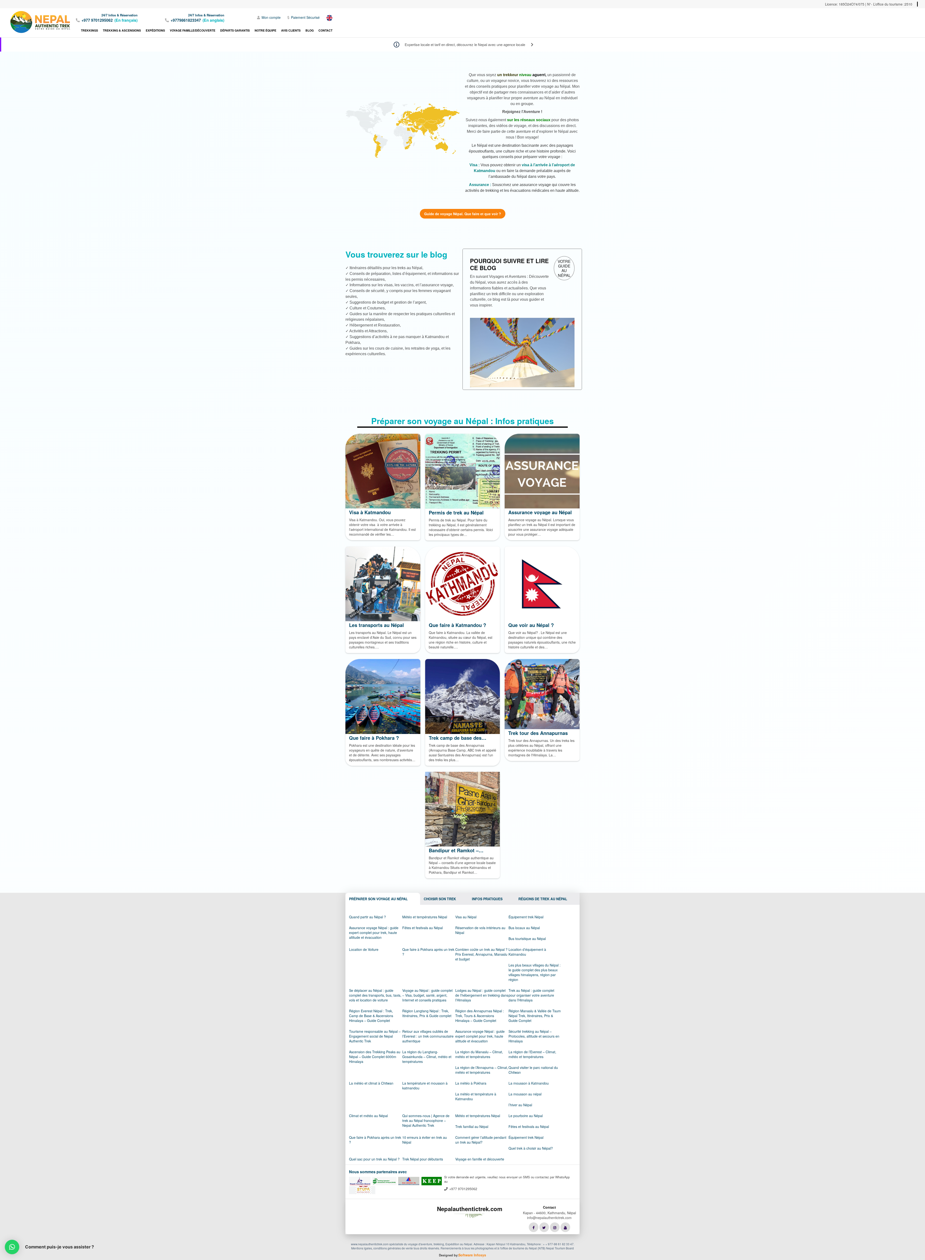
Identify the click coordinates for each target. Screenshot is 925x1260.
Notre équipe (265, 30)
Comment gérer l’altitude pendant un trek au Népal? (480, 1140)
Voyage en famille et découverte (479, 1159)
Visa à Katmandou (370, 512)
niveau (525, 75)
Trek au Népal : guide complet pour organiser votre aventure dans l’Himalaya (531, 995)
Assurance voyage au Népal (540, 512)
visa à (527, 165)
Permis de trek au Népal (456, 512)
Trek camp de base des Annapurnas (455, 737)
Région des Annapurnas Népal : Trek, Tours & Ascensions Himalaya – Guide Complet (479, 1015)
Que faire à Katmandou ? (457, 625)
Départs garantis (235, 30)
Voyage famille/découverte (192, 30)
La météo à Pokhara (470, 1083)
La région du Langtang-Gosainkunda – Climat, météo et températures (426, 1056)
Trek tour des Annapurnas (538, 733)
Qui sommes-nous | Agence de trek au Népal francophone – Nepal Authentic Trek (425, 1120)
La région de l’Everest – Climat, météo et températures (532, 1054)
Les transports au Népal (376, 625)
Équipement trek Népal (526, 916)
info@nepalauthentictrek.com (549, 1217)
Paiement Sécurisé (305, 17)
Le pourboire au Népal (526, 1115)
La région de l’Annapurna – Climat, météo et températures (481, 1070)
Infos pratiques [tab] (487, 898)
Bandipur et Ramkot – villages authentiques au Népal (457, 850)
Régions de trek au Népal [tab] (542, 898)
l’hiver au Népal (520, 1104)
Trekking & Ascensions (122, 30)
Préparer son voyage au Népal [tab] (378, 898)
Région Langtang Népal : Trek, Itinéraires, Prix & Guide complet (426, 1013)
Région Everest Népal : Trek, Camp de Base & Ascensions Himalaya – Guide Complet (371, 1015)
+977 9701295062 (97, 20)
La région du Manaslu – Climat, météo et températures (479, 1054)
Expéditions (155, 30)
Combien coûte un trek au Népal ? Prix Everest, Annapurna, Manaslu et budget (481, 954)
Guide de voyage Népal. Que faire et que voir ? (462, 213)
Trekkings (89, 30)
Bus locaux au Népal (524, 927)
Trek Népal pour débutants (422, 1159)
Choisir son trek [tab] (440, 898)
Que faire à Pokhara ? (374, 737)
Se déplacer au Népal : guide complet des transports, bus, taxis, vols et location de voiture (375, 995)
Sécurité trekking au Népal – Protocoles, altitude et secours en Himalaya (534, 1036)
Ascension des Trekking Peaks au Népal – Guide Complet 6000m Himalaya (374, 1056)
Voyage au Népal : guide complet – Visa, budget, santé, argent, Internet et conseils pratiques (427, 995)
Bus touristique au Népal (527, 938)
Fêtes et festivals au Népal (422, 927)
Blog (309, 30)
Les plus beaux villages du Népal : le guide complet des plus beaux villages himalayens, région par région (535, 972)
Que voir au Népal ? (531, 625)
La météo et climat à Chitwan (371, 1083)
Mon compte (271, 17)
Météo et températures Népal (424, 916)
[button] (12, 1247)
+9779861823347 (186, 20)
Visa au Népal (465, 916)
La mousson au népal (525, 1094)
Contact (325, 30)
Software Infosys (472, 1255)
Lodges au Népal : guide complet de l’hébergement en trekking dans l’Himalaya (481, 995)
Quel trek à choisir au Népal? (531, 1148)
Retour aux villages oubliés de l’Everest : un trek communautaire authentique (428, 1036)
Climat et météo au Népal (368, 1115)
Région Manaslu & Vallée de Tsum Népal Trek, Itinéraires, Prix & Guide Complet (535, 1015)
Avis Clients (291, 30)
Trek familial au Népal (471, 1126)
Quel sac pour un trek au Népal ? (374, 1159)
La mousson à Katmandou (529, 1083)
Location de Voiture (363, 949)
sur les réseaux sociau (527, 120)
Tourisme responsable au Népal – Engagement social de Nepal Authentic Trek (375, 1036)
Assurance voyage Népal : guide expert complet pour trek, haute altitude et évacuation (373, 932)
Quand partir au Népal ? (367, 916)
